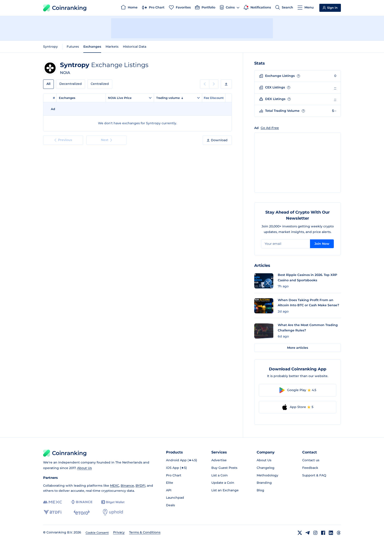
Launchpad (175, 498)
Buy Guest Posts (224, 468)
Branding (264, 483)
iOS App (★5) (176, 468)
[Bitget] (112, 502)
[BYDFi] (52, 512)
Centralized (100, 84)
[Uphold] (112, 512)
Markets (112, 47)
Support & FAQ (314, 475)
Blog (260, 490)
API (168, 490)
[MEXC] (52, 502)
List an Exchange (225, 490)
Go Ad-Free (270, 128)
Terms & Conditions (144, 532)
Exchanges (92, 47)
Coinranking (69, 7)
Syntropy (50, 47)
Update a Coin (222, 483)
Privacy (119, 532)
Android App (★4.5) (181, 460)
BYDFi (140, 486)
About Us (84, 468)
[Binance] (81, 502)
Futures (73, 47)
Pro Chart (173, 475)
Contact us (310, 460)
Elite (169, 483)
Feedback (310, 468)
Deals (170, 505)
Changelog (265, 468)
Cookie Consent (97, 532)
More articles (297, 348)
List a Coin (219, 475)
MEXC (114, 486)
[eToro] (81, 512)
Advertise (219, 460)
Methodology (267, 475)
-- (335, 87)
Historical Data (134, 47)
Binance (127, 486)
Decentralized (70, 84)
